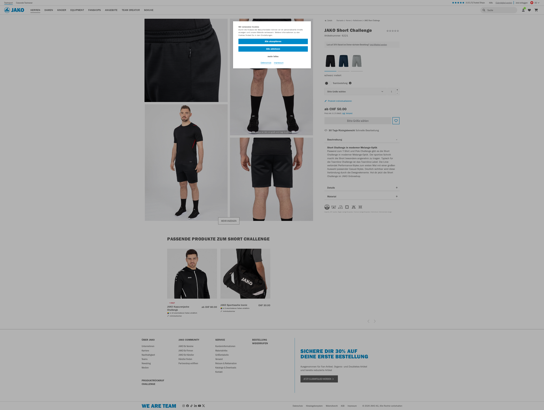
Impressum (278, 62)
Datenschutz (266, 62)
